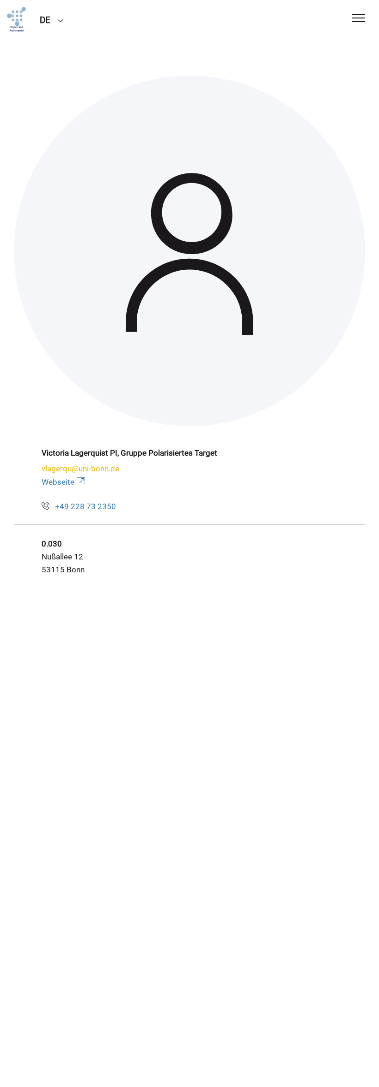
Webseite (58, 482)
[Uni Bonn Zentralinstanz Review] (16, 19)
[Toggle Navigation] (358, 18)
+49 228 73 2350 (85, 506)
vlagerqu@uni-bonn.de (80, 468)
